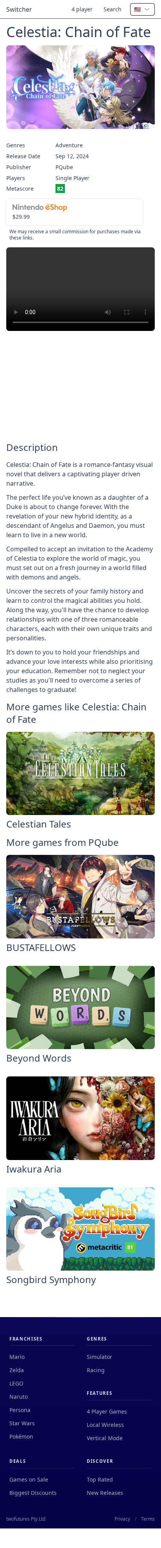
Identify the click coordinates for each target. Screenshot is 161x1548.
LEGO (16, 1383)
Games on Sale (28, 1479)
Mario (17, 1356)
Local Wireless (105, 1424)
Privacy (122, 1519)
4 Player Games (107, 1411)
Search (113, 9)
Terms (148, 1519)
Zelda (16, 1370)
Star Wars (22, 1423)
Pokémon (21, 1436)
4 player (82, 9)
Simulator (99, 1356)
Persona (19, 1410)
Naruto (18, 1396)
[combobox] (142, 9)
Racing (96, 1370)
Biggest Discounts (33, 1492)
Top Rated (100, 1479)
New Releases (105, 1492)
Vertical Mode (105, 1438)
